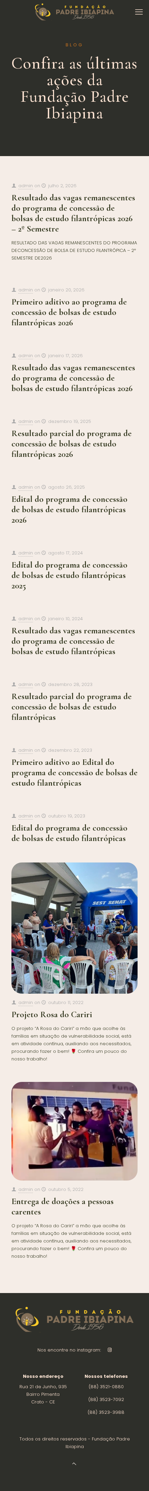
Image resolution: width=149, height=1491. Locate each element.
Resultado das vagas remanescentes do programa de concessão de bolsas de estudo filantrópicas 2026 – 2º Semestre (73, 213)
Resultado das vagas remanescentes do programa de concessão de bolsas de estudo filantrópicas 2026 (73, 378)
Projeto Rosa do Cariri (51, 1014)
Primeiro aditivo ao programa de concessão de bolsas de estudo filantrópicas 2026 (69, 312)
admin (25, 185)
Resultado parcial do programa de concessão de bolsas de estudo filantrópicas (71, 706)
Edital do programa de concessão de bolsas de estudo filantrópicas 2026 (69, 509)
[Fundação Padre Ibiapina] (74, 12)
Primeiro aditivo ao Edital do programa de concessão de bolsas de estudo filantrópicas (74, 772)
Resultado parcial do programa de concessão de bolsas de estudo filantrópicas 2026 (71, 443)
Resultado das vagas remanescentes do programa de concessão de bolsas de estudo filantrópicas (73, 641)
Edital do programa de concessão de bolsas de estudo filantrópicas (69, 833)
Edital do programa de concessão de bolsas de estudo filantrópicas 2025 (69, 575)
